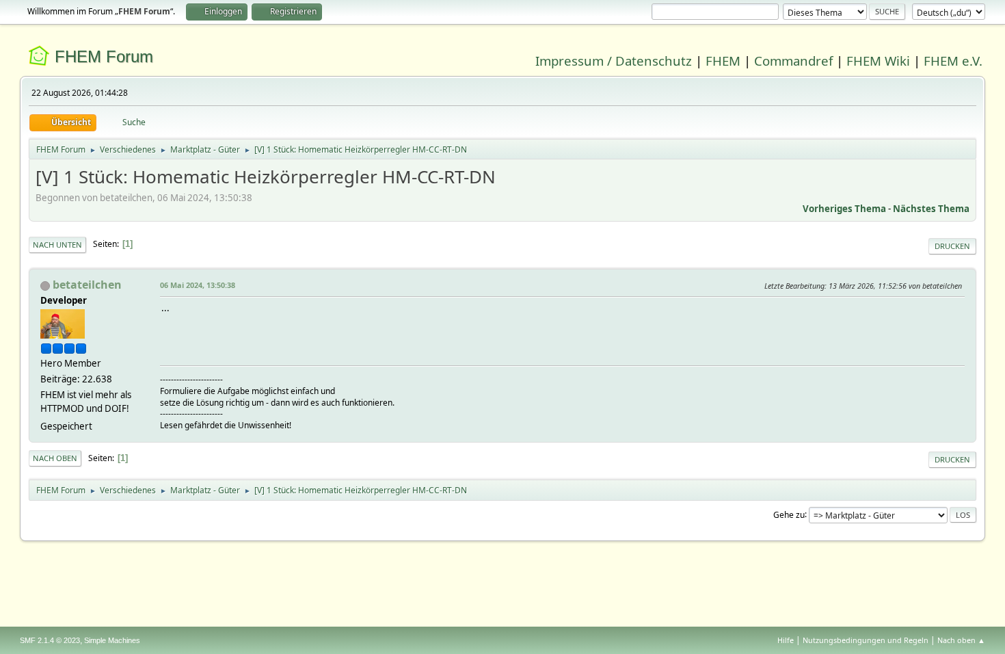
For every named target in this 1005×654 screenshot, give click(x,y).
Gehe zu (789, 514)
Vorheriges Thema (844, 208)
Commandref (793, 60)
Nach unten (57, 244)
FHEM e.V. (953, 60)
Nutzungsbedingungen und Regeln (865, 640)
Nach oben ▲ (961, 640)
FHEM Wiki (878, 60)
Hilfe (785, 640)
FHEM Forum (104, 56)
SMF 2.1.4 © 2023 (50, 640)
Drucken (952, 246)
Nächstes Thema (931, 208)
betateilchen (87, 284)
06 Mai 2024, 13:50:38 (197, 285)
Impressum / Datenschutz (613, 60)
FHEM (723, 60)
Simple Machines (112, 640)
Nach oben (55, 458)
